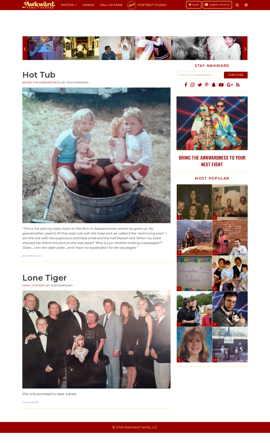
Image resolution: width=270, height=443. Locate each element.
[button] (237, 5)
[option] (45, 48)
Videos (88, 5)
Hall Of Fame (111, 5)
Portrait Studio (147, 5)
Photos (68, 5)
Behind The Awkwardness (41, 82)
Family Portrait (33, 285)
